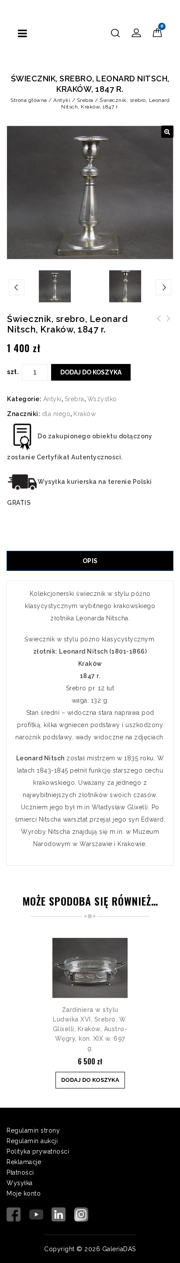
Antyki (61, 100)
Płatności (20, 1172)
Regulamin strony (33, 1130)
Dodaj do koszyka (90, 372)
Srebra (85, 100)
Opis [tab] (90, 560)
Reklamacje (24, 1161)
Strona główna (28, 100)
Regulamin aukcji (32, 1140)
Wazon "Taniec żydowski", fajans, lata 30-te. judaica (168, 329)
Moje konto (24, 1193)
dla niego (56, 413)
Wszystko (102, 398)
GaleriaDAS (119, 1249)
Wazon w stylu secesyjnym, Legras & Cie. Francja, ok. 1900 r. (159, 329)
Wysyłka (20, 1182)
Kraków (84, 413)
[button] (167, 132)
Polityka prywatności (38, 1151)
